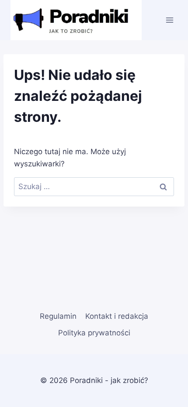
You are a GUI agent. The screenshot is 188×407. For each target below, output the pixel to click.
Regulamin (58, 316)
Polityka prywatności (94, 332)
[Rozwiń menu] (169, 20)
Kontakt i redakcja (116, 316)
